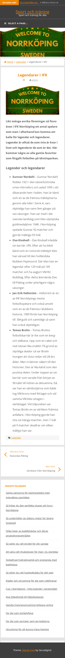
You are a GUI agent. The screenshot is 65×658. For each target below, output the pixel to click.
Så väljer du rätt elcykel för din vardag (27, 543)
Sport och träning (32, 11)
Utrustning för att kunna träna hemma (27, 629)
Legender (21, 61)
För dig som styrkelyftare (19, 613)
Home (10, 61)
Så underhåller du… (29, 2)
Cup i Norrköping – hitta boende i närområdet (31, 588)
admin (35, 79)
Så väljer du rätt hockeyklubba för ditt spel (29, 572)
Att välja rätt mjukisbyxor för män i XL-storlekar (32, 551)
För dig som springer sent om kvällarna (28, 621)
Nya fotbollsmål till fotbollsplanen (25, 597)
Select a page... (18, 23)
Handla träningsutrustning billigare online (29, 605)
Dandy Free (28, 650)
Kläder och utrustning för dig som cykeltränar (31, 580)
